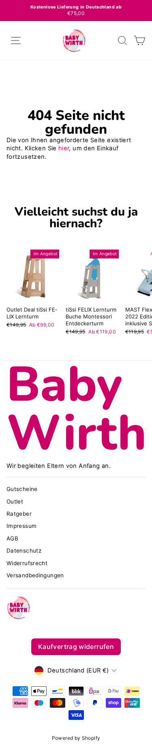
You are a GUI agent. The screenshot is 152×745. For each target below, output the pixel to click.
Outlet (14, 501)
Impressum (21, 526)
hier (63, 148)
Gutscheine (22, 489)
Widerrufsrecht (26, 563)
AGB (12, 538)
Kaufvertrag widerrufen (76, 647)
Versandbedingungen (35, 575)
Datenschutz (23, 550)
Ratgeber (19, 513)
